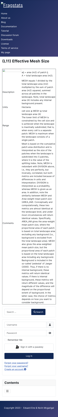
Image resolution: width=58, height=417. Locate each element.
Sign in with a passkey (31, 347)
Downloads (7, 39)
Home (4, 13)
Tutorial (5, 30)
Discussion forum (10, 35)
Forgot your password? (16, 362)
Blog (3, 22)
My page (5, 52)
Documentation (9, 26)
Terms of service (9, 48)
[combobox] (17, 312)
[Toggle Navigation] (7, 391)
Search (39, 312)
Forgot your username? (16, 366)
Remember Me (15, 340)
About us (5, 17)
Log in (29, 356)
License (5, 43)
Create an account (14, 369)
